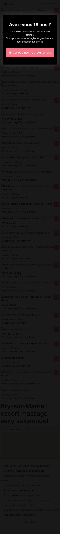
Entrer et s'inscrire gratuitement (30, 52)
